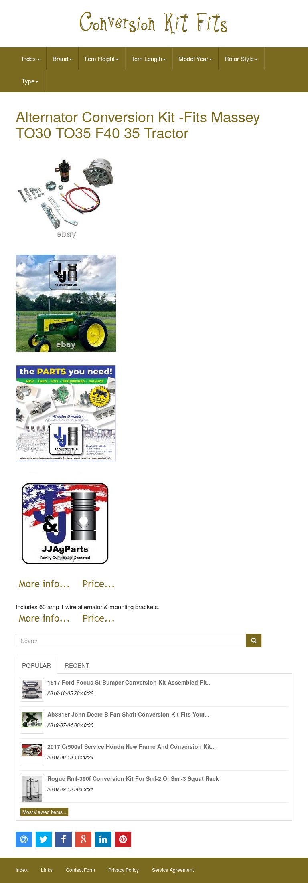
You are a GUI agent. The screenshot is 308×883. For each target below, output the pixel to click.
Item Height (100, 58)
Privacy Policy (123, 869)
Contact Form (80, 869)
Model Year (193, 58)
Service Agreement (173, 869)
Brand (60, 58)
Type (28, 81)
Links (47, 869)
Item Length (146, 58)
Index (29, 58)
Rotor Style (239, 58)
